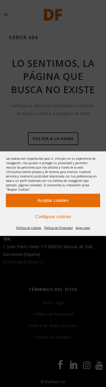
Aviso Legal (83, 227)
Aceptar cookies (53, 200)
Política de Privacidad (58, 227)
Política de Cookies (28, 227)
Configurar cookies (53, 216)
